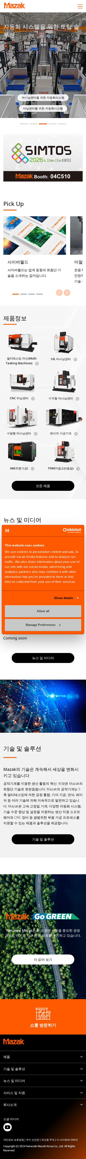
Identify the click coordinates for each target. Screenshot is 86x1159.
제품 (6, 1057)
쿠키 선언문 (32, 1140)
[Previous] (59, 292)
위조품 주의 (47, 1140)
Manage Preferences (41, 625)
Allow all (43, 611)
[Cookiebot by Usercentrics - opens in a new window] (63, 530)
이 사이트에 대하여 (67, 1140)
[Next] (67, 292)
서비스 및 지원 (14, 1093)
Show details (63, 598)
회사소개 (10, 1104)
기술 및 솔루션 (43, 839)
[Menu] (80, 6)
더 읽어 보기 (43, 959)
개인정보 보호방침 (13, 1140)
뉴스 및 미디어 (14, 1080)
